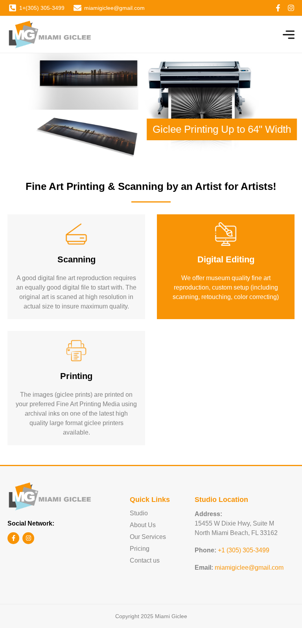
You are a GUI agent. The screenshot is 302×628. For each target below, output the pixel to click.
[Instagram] (291, 7)
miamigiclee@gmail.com (249, 567)
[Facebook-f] (278, 7)
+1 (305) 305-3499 (243, 550)
